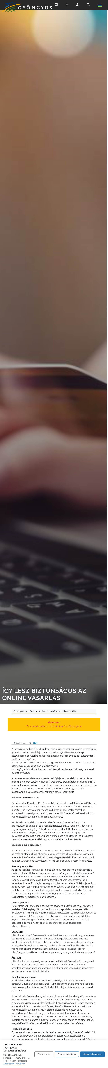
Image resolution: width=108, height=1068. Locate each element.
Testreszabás (44, 1054)
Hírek (34, 743)
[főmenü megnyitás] (102, 5)
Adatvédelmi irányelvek (14, 1063)
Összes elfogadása (92, 1054)
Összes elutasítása (67, 1054)
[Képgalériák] (56, 4)
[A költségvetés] (77, 4)
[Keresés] (88, 4)
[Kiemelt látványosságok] (66, 4)
